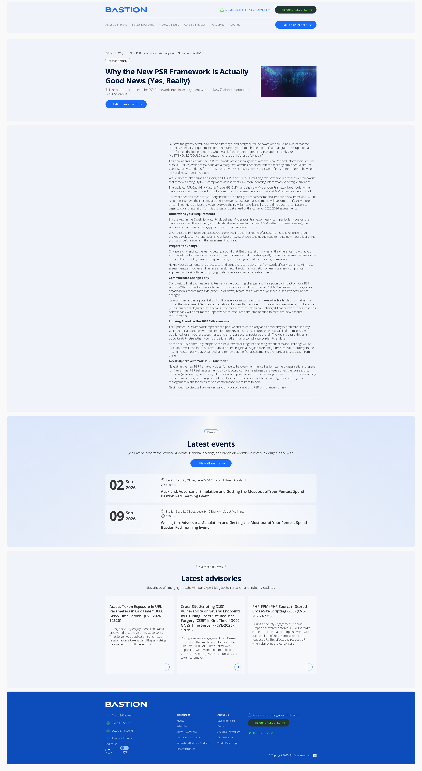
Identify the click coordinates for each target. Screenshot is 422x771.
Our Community (225, 737)
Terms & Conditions (187, 731)
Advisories (182, 726)
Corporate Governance (188, 737)
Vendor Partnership (227, 743)
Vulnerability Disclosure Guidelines (193, 743)
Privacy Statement (186, 748)
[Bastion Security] (126, 10)
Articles (180, 720)
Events (220, 726)
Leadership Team (226, 720)
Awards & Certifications (228, 731)
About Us (223, 715)
